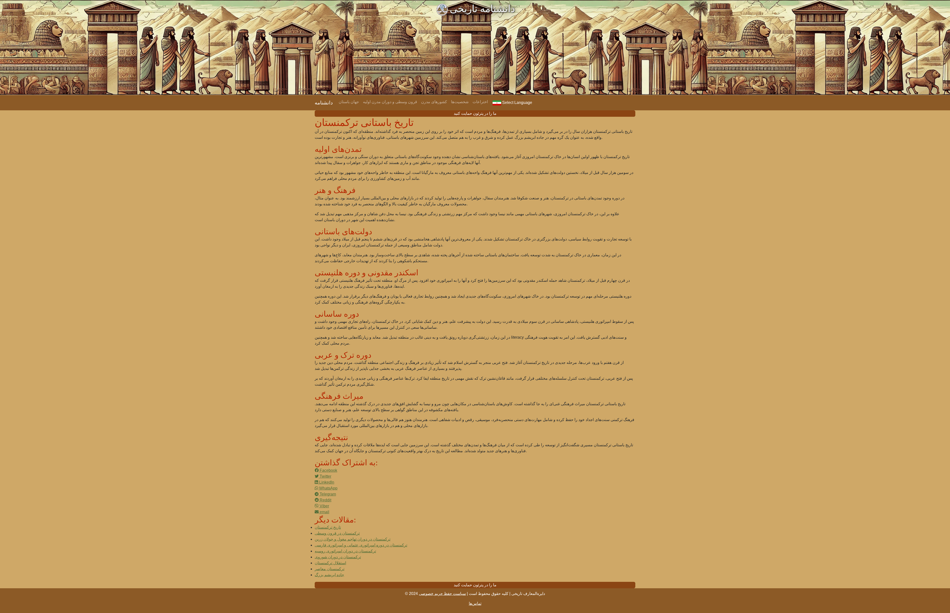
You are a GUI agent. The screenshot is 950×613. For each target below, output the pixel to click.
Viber (324, 506)
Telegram (327, 494)
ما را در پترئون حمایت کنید (475, 113)
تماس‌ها (475, 603)
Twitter (325, 476)
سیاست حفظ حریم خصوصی (442, 593)
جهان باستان (349, 102)
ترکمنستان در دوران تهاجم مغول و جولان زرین (352, 539)
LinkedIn (326, 482)
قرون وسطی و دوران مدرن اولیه (390, 102)
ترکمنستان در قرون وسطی (337, 533)
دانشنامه (324, 102)
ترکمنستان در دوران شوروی (338, 557)
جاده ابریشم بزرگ (329, 575)
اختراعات (480, 102)
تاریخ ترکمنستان (328, 527)
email (324, 512)
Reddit (325, 500)
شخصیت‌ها (460, 102)
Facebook (328, 470)
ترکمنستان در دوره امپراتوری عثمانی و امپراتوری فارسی (361, 545)
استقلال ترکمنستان (330, 563)
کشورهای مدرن (434, 102)
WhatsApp (327, 488)
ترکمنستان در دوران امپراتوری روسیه (345, 551)
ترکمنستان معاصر (329, 569)
